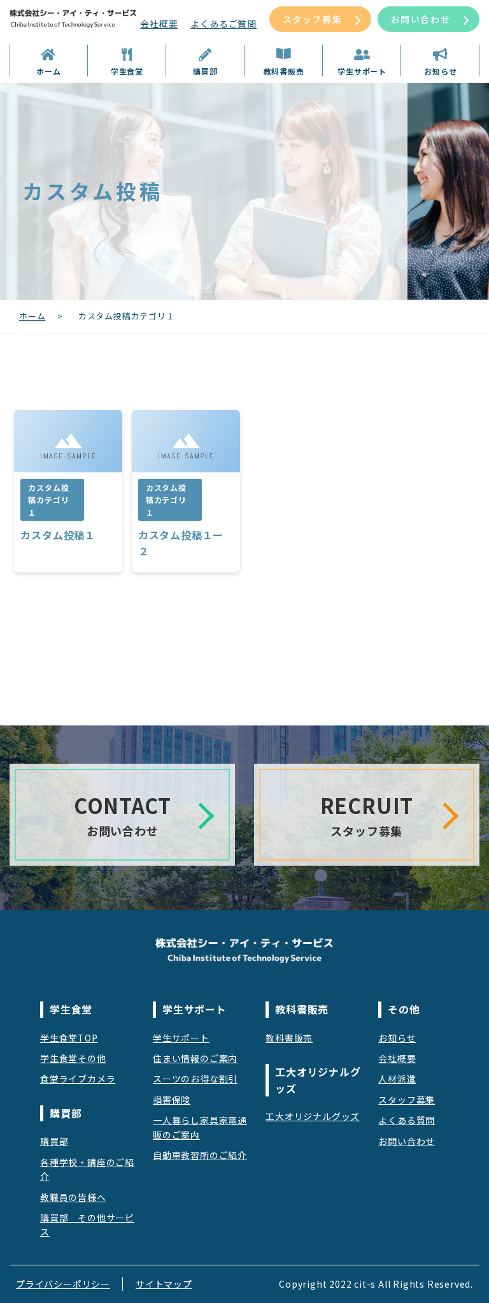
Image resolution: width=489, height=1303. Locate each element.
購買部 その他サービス (87, 1224)
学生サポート (181, 1037)
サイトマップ (164, 1284)
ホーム (32, 316)
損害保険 (171, 1099)
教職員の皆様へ (73, 1197)
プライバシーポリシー (63, 1284)
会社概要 (159, 23)
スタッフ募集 (313, 19)
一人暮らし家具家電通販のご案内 (200, 1127)
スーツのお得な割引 (195, 1078)
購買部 (54, 1141)
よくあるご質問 (223, 23)
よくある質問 (406, 1120)
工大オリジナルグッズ (313, 1116)
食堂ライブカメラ (77, 1078)
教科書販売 (289, 1037)
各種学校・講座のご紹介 (87, 1169)
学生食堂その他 (73, 1058)
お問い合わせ (421, 19)
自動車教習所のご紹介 (200, 1155)
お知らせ (397, 1037)
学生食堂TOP (69, 1037)
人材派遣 (397, 1078)
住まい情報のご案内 (195, 1058)
